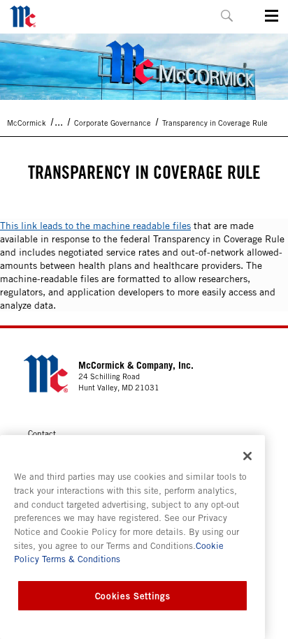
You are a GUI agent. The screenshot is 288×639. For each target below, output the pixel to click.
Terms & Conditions (79, 558)
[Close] (247, 456)
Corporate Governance (112, 122)
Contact (42, 433)
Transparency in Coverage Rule (215, 122)
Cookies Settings (133, 595)
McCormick (26, 122)
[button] (227, 16)
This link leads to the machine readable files (95, 225)
